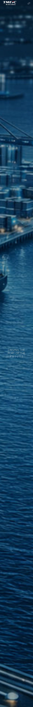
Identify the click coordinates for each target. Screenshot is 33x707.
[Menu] (29, 3)
